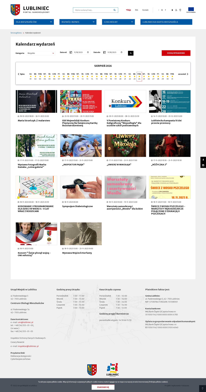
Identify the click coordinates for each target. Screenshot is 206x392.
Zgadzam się (103, 387)
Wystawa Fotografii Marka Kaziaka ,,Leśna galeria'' (32, 165)
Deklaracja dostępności (21, 356)
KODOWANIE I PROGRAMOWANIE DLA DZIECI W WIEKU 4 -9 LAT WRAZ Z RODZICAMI (36, 209)
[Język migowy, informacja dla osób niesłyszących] (176, 10)
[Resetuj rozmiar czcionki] (162, 10)
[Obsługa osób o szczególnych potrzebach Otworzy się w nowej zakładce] (180, 10)
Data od (63, 52)
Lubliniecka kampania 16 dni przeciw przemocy (166, 121)
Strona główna (16, 33)
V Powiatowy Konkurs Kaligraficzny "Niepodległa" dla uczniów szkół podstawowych (124, 123)
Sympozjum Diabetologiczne (77, 206)
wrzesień (182, 74)
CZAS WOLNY (111, 22)
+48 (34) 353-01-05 (23, 331)
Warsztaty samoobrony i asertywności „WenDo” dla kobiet (125, 207)
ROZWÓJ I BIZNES (70, 22)
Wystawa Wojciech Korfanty (77, 253)
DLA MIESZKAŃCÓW (26, 22)
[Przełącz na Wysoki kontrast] (172, 10)
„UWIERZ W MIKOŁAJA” (119, 164)
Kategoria (20, 53)
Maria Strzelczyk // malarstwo (34, 120)
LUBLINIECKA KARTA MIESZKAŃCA (160, 23)
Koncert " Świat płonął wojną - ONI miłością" (34, 254)
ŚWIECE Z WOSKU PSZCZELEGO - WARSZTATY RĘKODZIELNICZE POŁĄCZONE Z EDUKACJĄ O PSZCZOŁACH (168, 210)
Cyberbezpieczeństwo (20, 359)
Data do (97, 52)
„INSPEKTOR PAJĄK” (73, 164)
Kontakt (145, 10)
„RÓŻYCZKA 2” (159, 164)
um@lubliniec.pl (25, 322)
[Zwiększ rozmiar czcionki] (165, 10)
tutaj (112, 382)
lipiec (21, 74)
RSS (136, 10)
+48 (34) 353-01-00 (23, 325)
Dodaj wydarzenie (176, 53)
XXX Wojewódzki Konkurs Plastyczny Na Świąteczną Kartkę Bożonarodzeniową (80, 123)
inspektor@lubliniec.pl (28, 346)
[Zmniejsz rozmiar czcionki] (158, 10)
